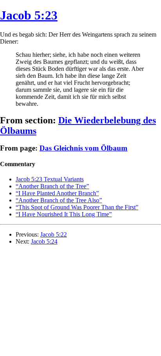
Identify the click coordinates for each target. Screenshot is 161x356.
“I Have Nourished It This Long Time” (64, 214)
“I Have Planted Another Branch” (57, 193)
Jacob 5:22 (53, 234)
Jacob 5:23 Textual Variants (50, 179)
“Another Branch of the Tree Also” (59, 200)
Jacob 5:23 (28, 15)
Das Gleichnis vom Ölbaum (83, 148)
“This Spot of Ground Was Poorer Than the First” (77, 207)
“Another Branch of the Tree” (52, 186)
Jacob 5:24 (44, 241)
